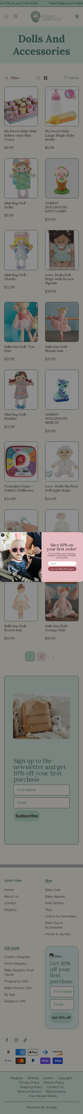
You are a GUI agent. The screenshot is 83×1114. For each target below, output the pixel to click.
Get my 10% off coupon (62, 569)
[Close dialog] (3, 535)
